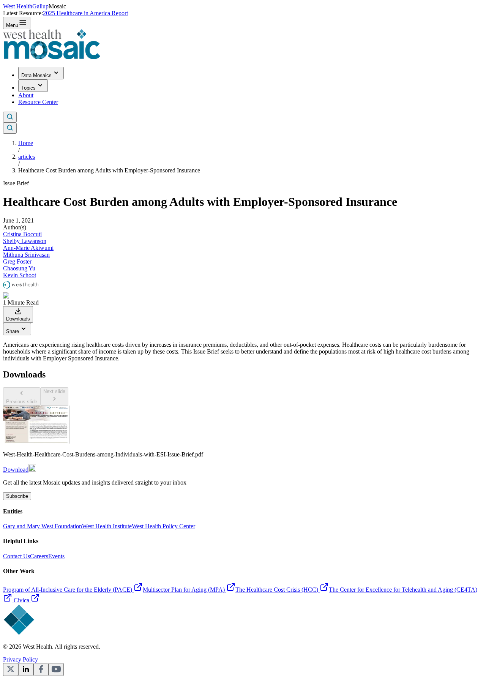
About (25, 95)
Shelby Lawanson (24, 241)
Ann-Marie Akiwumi (28, 248)
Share (12, 331)
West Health (17, 6)
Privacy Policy (20, 659)
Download (15, 469)
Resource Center (38, 102)
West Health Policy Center (163, 526)
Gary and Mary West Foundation (42, 526)
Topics (28, 88)
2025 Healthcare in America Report (85, 13)
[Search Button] (10, 117)
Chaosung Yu (19, 268)
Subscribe (17, 496)
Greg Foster (17, 261)
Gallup (40, 6)
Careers (39, 556)
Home (25, 143)
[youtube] (56, 669)
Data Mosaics (36, 75)
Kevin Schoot (19, 275)
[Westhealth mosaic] (51, 57)
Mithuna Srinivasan (26, 254)
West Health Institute (107, 526)
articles (26, 156)
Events (56, 556)
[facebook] (41, 669)
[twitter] (10, 669)
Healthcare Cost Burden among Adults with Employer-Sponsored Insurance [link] (109, 170)
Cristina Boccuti (22, 234)
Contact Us (16, 556)
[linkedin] (25, 669)
